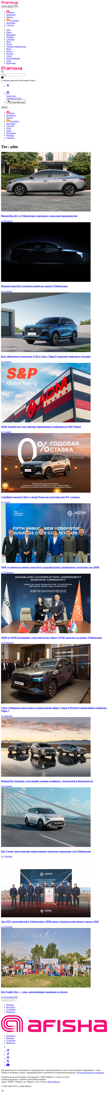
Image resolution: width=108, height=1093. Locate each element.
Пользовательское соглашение (90, 1072)
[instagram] (7, 1058)
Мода (8, 49)
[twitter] (7, 1062)
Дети (8, 30)
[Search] (16, 6)
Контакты (10, 1007)
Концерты (10, 15)
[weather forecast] (56, 88)
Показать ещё (7, 1000)
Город (9, 32)
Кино (11, 12)
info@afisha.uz (53, 1082)
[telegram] (7, 1051)
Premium (10, 37)
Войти (10, 7)
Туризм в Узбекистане (16, 46)
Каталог (10, 53)
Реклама (10, 1005)
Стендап (10, 25)
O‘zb (4, 7)
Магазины (11, 35)
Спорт (9, 56)
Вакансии (10, 1012)
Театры (9, 17)
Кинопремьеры (13, 58)
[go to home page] (9, 3)
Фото (8, 42)
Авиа (8, 61)
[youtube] (7, 1066)
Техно (9, 44)
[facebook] (7, 1055)
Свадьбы (10, 39)
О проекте (11, 1009)
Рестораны (14, 20)
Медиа (9, 51)
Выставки (10, 23)
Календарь (11, 63)
